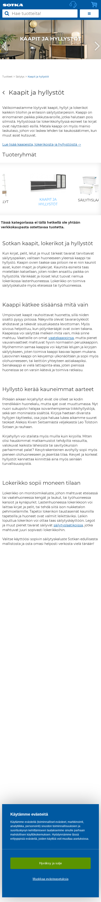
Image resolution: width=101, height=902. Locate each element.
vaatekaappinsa (61, 338)
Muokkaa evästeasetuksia (50, 879)
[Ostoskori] (95, 4)
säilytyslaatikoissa (68, 525)
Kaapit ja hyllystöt (38, 76)
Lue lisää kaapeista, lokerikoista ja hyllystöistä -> (41, 144)
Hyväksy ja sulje (50, 863)
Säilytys (20, 76)
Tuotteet (7, 76)
